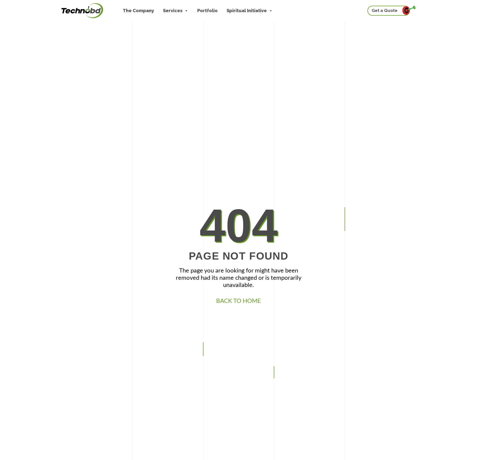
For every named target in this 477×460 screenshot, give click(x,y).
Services (172, 10)
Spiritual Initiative (247, 10)
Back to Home (238, 301)
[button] (186, 11)
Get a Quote (385, 10)
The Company (138, 10)
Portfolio (207, 10)
